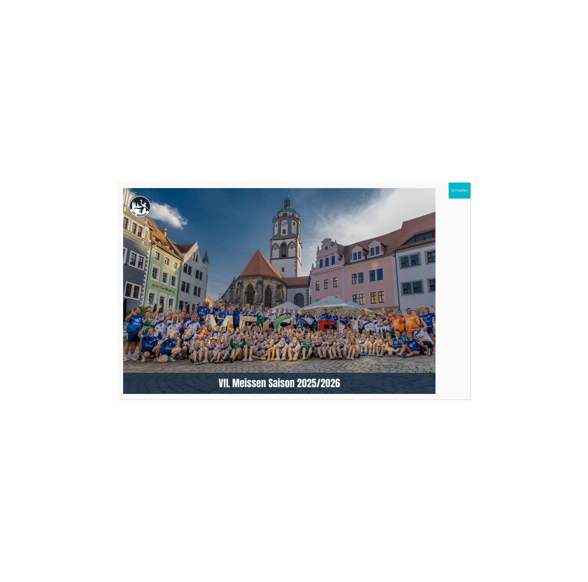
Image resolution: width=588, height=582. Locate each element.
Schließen (459, 190)
